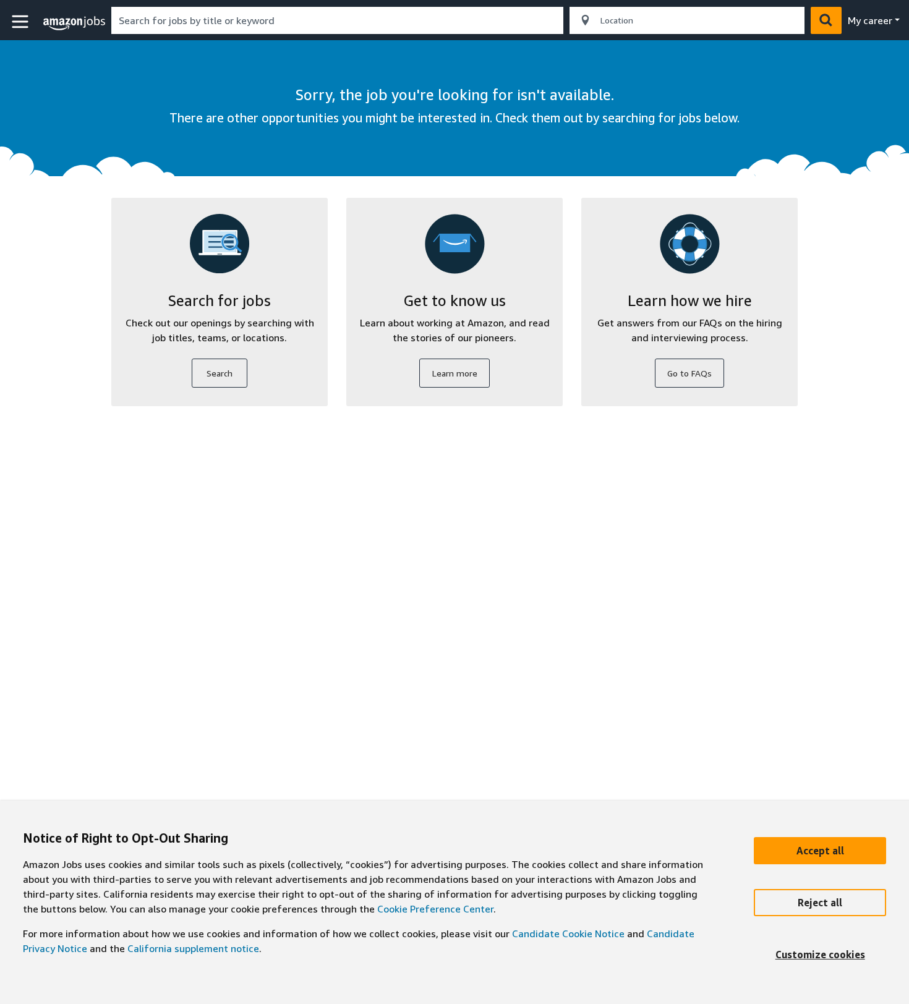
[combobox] (337, 20)
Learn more (454, 373)
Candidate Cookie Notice (568, 933)
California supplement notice (193, 948)
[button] (21, 22)
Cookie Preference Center (435, 909)
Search (220, 373)
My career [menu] (870, 20)
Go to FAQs (689, 373)
